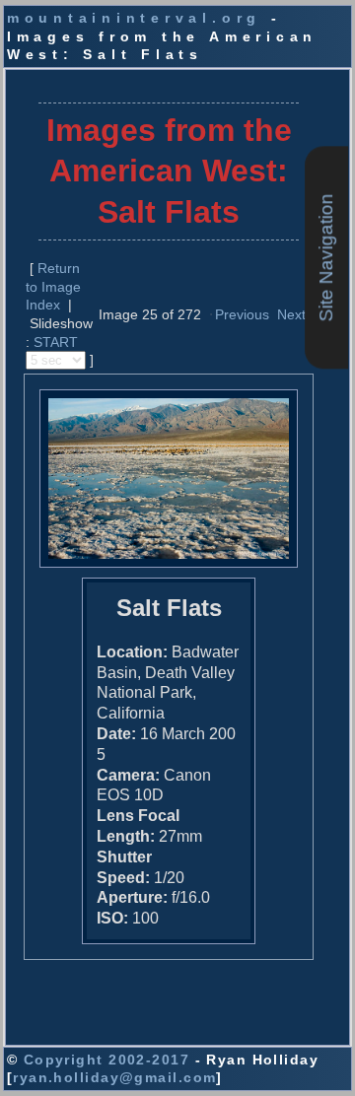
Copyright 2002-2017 (106, 1059)
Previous (242, 314)
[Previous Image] (211, 313)
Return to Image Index (53, 286)
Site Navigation (326, 258)
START (56, 342)
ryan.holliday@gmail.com (114, 1077)
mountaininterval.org (134, 18)
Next (291, 314)
